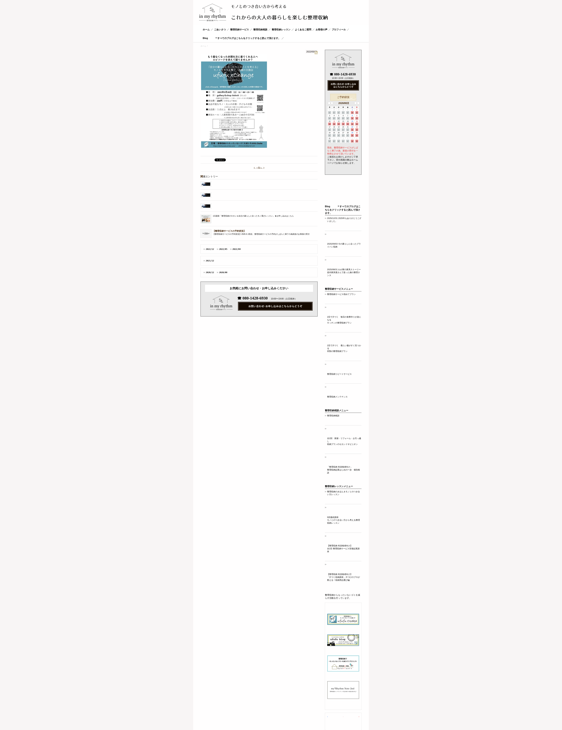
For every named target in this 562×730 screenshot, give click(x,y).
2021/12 (210, 260)
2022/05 (223, 249)
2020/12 (210, 272)
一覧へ (259, 168)
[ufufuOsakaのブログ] (343, 640)
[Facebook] (327, 716)
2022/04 (236, 249)
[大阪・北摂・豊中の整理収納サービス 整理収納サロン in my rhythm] (263, 13)
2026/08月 (343, 103)
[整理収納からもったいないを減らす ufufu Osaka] (343, 620)
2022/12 (210, 249)
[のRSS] (316, 52)
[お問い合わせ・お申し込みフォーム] (343, 85)
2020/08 (223, 272)
